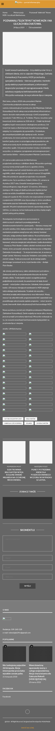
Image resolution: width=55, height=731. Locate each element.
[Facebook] (27, 712)
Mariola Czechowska (12, 423)
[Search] (52, 4)
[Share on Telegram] (44, 433)
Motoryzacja (18, 12)
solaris (29, 423)
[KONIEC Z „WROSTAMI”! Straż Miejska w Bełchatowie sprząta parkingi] (27, 513)
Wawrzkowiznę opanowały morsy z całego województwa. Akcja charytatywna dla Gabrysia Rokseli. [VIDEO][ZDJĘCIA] (40, 672)
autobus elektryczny (13, 419)
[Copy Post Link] (50, 433)
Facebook (7, 696)
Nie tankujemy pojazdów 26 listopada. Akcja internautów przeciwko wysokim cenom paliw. (14, 669)
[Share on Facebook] (31, 433)
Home (5, 12)
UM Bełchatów (42, 423)
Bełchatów (30, 419)
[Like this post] (24, 433)
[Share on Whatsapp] (37, 433)
